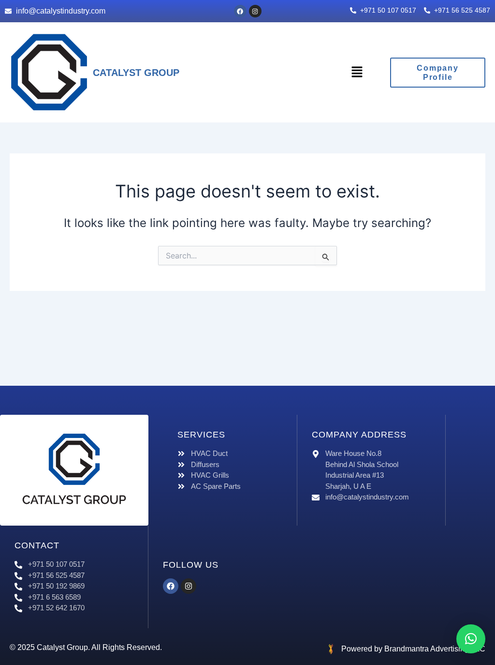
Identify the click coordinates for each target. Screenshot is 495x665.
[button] (356, 72)
